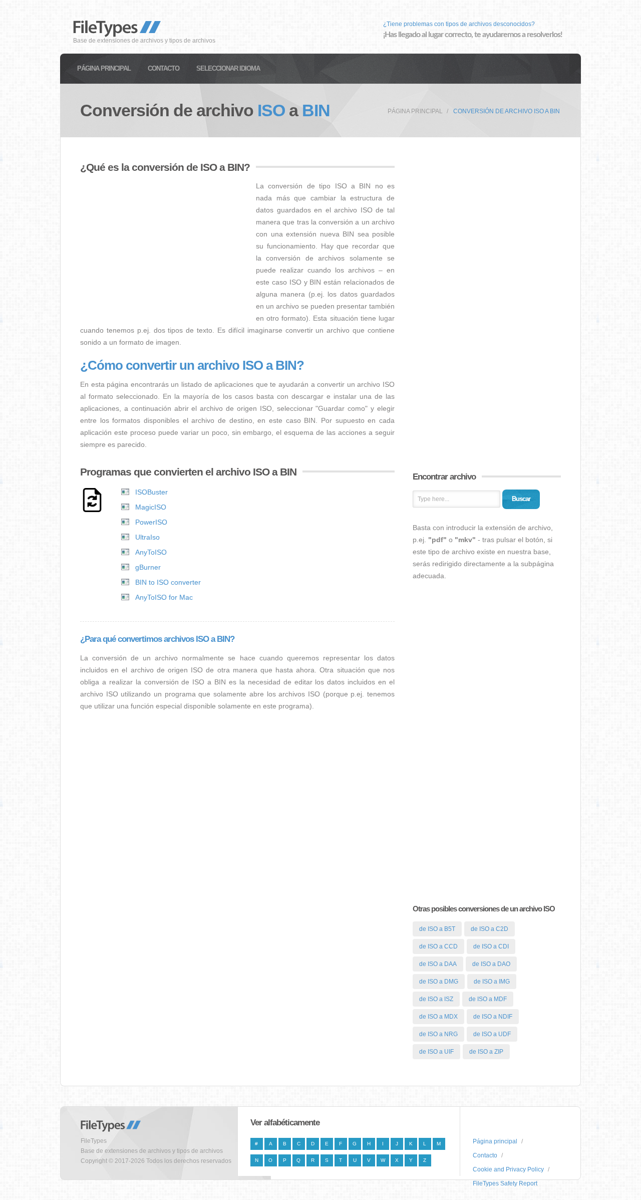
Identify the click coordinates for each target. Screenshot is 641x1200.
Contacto (163, 68)
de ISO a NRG (438, 1034)
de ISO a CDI (491, 946)
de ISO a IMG (492, 981)
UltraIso (147, 537)
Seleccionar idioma (228, 68)
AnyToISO (151, 552)
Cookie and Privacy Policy (508, 1169)
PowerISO (151, 522)
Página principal (104, 68)
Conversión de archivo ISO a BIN (506, 111)
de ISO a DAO (491, 964)
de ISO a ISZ (436, 999)
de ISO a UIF (436, 1051)
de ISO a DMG (438, 981)
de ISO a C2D (489, 928)
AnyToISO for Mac (164, 597)
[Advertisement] (164, 250)
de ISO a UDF (492, 1034)
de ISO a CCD (438, 946)
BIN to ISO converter (168, 582)
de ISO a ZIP (486, 1051)
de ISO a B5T (437, 928)
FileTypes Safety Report (505, 1183)
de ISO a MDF (488, 999)
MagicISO (150, 507)
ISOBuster (151, 492)
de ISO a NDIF (492, 1016)
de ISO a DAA (438, 964)
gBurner (148, 567)
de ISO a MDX (438, 1016)
